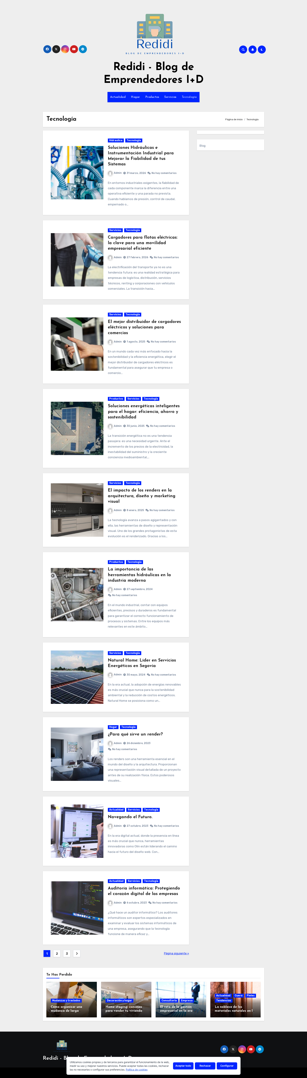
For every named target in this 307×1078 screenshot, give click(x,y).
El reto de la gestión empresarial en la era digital (176, 1010)
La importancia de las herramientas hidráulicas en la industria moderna (139, 575)
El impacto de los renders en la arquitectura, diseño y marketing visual (141, 496)
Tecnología (189, 97)
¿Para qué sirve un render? (135, 734)
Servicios (170, 97)
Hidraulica (115, 140)
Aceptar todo (183, 1065)
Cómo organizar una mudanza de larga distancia (66, 1010)
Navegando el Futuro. (130, 817)
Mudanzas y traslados (66, 1000)
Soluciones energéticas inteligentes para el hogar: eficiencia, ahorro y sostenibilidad (144, 411)
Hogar (135, 97)
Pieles (251, 995)
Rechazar (205, 1065)
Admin (118, 172)
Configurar (227, 1065)
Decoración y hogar (119, 1000)
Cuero (239, 995)
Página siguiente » (176, 953)
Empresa (187, 1000)
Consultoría (169, 1000)
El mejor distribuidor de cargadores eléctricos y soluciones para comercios (144, 327)
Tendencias (223, 1000)
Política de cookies (136, 1069)
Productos (152, 97)
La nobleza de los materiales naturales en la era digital (235, 1010)
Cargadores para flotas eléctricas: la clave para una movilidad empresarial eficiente (142, 243)
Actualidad (118, 97)
